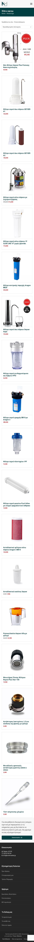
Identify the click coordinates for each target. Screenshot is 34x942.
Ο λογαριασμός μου (8, 875)
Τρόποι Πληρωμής (7, 879)
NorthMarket (6, 939)
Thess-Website (17, 936)
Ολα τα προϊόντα (17, 939)
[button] (31, 4)
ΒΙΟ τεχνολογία (6, 902)
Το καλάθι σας (6, 921)
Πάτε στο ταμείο (7, 925)
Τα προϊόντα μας (7, 917)
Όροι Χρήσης (6, 871)
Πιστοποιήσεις (6, 898)
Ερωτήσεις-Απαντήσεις (9, 894)
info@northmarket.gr (9, 855)
